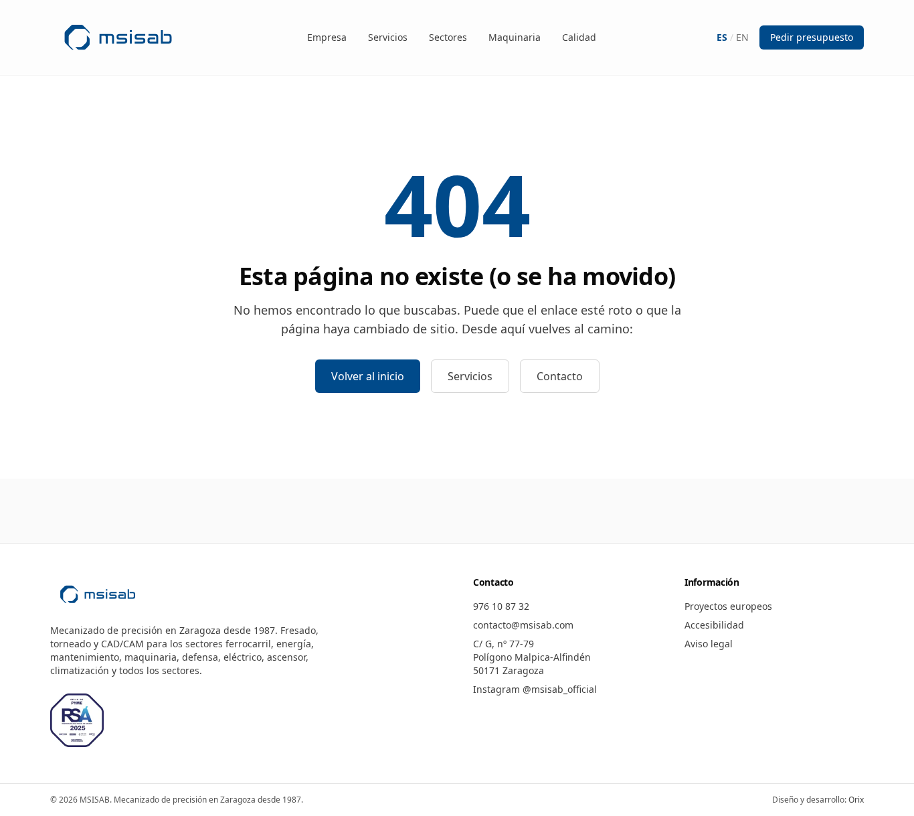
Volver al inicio (367, 376)
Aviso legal (708, 643)
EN (742, 37)
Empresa (327, 37)
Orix (856, 799)
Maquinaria (514, 37)
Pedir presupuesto (811, 37)
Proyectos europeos (728, 606)
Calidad (579, 37)
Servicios (387, 37)
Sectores (448, 37)
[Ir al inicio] (118, 37)
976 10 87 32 (501, 606)
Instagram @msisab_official (535, 689)
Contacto (560, 376)
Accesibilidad (714, 625)
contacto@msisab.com (523, 625)
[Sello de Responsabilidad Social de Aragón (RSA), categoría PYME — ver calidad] (77, 720)
